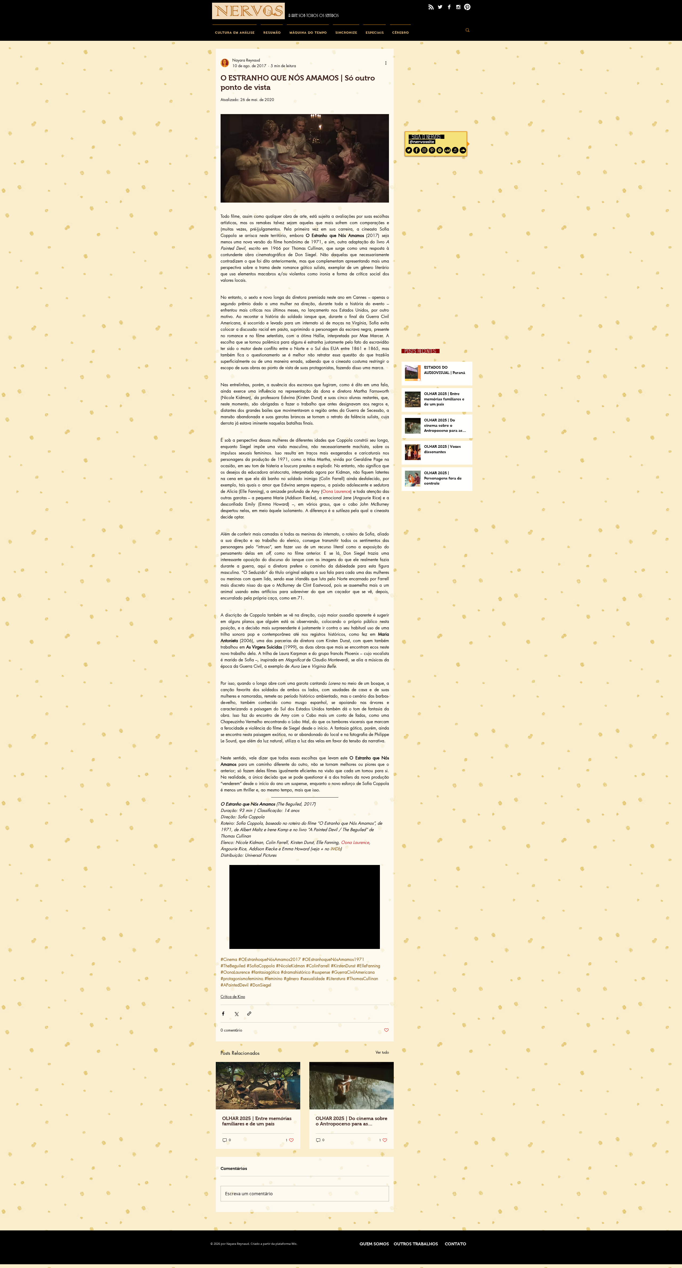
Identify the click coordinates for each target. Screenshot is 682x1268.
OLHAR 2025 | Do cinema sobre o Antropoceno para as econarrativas (351, 1121)
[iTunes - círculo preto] (455, 150)
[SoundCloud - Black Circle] (463, 150)
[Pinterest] (467, 7)
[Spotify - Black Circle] (439, 150)
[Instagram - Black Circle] (424, 150)
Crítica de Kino (233, 996)
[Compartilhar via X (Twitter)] (236, 1013)
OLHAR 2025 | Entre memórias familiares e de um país (256, 1121)
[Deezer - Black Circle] (447, 150)
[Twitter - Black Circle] (408, 150)
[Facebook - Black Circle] (416, 150)
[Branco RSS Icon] (431, 7)
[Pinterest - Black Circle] (432, 150)
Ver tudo (382, 1052)
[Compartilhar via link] (249, 1013)
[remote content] (304, 907)
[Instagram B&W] (458, 7)
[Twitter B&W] (440, 7)
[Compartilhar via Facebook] (223, 1013)
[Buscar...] (468, 30)
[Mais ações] (386, 63)
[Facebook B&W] (449, 7)
